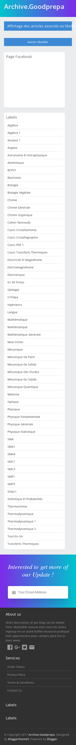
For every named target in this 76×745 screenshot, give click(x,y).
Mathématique (17, 320)
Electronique (16, 275)
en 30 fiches (15, 282)
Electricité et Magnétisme (24, 260)
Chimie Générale (18, 207)
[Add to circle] (17, 647)
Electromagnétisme (20, 267)
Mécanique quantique (22, 387)
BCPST (11, 170)
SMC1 (11, 461)
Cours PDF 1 (15, 245)
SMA (10, 439)
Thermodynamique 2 (21, 529)
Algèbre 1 (13, 133)
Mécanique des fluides (23, 372)
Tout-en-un (15, 536)
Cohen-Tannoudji (19, 222)
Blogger (52, 739)
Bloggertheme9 (18, 739)
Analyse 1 (13, 140)
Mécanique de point (21, 357)
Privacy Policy (16, 675)
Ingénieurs (14, 305)
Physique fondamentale (23, 417)
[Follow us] (24, 647)
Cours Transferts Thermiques (27, 252)
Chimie (12, 200)
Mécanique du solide (21, 379)
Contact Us (14, 690)
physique (13, 409)
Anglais (12, 148)
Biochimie (14, 178)
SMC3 (11, 469)
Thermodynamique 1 (21, 521)
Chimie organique (19, 215)
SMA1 (11, 447)
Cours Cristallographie (22, 237)
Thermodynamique (20, 514)
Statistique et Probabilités (25, 499)
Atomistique (15, 163)
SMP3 (11, 484)
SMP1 (11, 476)
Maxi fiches (15, 342)
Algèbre (12, 125)
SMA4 (11, 454)
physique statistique (21, 432)
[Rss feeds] (32, 647)
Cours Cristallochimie (21, 230)
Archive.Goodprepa (42, 735)
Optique (13, 402)
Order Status (16, 667)
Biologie (12, 185)
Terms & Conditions (20, 682)
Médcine (13, 394)
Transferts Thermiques (23, 544)
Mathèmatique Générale (24, 334)
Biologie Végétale (19, 192)
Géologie (13, 290)
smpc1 (12, 491)
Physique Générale (20, 424)
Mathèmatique (17, 327)
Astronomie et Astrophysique (27, 155)
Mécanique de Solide (21, 364)
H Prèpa (12, 297)
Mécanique (15, 349)
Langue (12, 312)
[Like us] (10, 647)
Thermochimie (17, 506)
